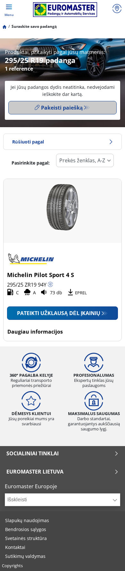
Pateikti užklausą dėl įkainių (58, 313)
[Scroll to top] (108, 557)
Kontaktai (15, 547)
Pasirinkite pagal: (31, 163)
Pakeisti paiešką (62, 107)
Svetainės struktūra (26, 538)
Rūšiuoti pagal (28, 142)
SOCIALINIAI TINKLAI (32, 453)
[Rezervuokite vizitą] (117, 9)
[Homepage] (4, 26)
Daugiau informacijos (35, 331)
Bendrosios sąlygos (25, 529)
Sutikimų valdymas (25, 556)
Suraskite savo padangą (34, 26)
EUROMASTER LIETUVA (34, 471)
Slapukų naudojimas (27, 520)
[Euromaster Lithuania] (65, 9)
